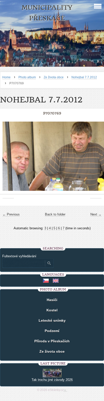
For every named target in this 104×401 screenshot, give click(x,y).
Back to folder (55, 214)
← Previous (11, 214)
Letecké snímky (52, 320)
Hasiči (52, 300)
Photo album (27, 77)
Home (6, 77)
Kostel (52, 310)
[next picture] (95, 158)
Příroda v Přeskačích (52, 341)
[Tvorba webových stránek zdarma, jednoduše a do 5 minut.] (65, 390)
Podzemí (52, 331)
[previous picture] (8, 158)
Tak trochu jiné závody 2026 (52, 380)
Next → (95, 214)
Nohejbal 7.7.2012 (84, 77)
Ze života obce (54, 77)
